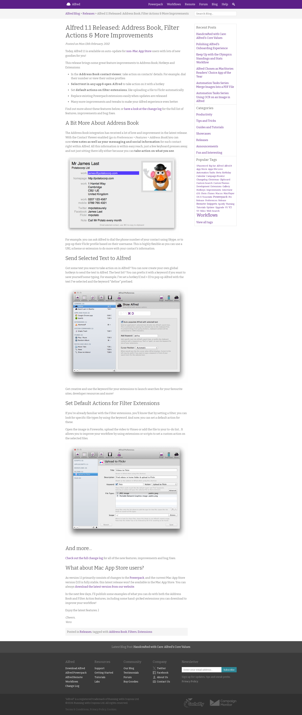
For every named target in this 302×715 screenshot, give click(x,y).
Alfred (76, 4)
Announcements (207, 146)
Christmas (213, 179)
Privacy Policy (190, 681)
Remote (190, 4)
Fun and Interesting (209, 152)
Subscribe (229, 669)
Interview (227, 190)
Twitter (161, 668)
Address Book (118, 631)
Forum (203, 4)
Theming (230, 204)
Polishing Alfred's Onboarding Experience (212, 46)
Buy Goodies (131, 681)
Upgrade (219, 207)
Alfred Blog (72, 13)
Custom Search (204, 183)
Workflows (174, 4)
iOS (198, 193)
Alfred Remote (74, 677)
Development (203, 186)
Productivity (204, 114)
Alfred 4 (228, 166)
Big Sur (212, 166)
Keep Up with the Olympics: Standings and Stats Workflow (214, 58)
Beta (218, 172)
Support (100, 668)
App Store (201, 169)
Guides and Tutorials (210, 127)
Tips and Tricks (206, 120)
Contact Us (163, 681)
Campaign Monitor (215, 176)
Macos (219, 193)
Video (203, 211)
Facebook (162, 672)
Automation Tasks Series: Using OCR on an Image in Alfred (213, 97)
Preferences (211, 200)
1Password (202, 165)
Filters (132, 631)
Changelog (201, 179)
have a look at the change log (143, 109)
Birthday (226, 172)
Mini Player (229, 193)
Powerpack (155, 4)
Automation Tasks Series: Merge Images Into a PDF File (215, 85)
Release (222, 200)
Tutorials (201, 207)
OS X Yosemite (204, 197)
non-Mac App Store (139, 51)
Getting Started (104, 672)
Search (233, 4)
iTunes (211, 193)
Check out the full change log (84, 558)
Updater (210, 207)
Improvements (213, 190)
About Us (162, 677)
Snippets (212, 203)
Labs (97, 681)
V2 (230, 207)
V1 (226, 207)
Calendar (200, 176)
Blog (215, 4)
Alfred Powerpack (76, 672)
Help (225, 4)
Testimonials (131, 672)
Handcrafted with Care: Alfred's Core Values (211, 36)
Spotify (221, 204)
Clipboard (225, 179)
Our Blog (129, 668)
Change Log (72, 686)
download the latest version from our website (104, 586)
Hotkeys (201, 190)
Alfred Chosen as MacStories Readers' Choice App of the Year (214, 72)
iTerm (204, 193)
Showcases (203, 133)
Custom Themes (221, 183)
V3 (197, 211)
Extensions (145, 631)
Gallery (226, 186)
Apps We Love (215, 169)
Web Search (213, 211)
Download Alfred (75, 668)
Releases (89, 13)
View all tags (204, 222)
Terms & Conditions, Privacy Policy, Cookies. (91, 709)
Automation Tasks (205, 172)
